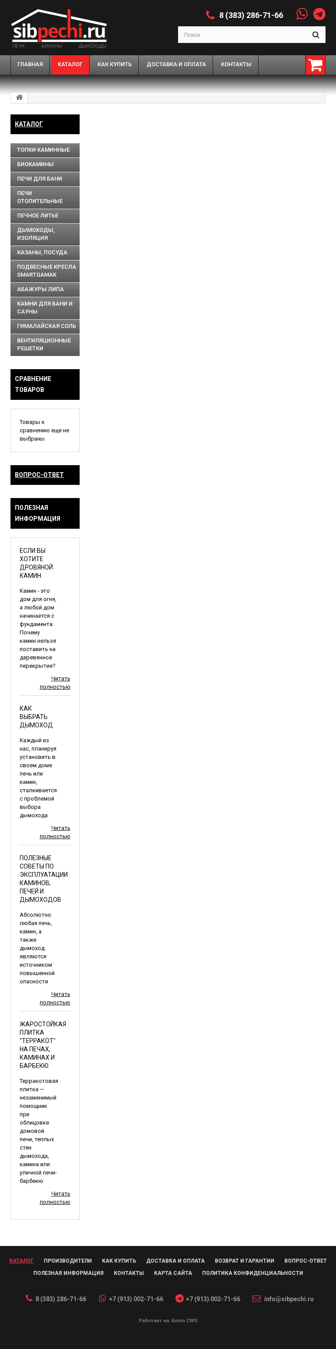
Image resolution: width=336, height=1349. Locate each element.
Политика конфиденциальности (252, 1273)
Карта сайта (173, 1273)
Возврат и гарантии (244, 1261)
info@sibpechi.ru (289, 1299)
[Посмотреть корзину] (315, 65)
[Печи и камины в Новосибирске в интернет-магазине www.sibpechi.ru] (62, 28)
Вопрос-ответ (39, 474)
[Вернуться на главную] (19, 98)
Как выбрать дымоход (36, 717)
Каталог (29, 124)
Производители (68, 1261)
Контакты (129, 1273)
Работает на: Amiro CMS (168, 1321)
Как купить (119, 1261)
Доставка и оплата (175, 1261)
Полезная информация (68, 1273)
